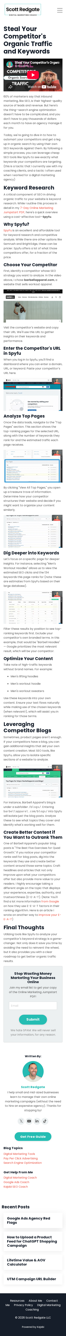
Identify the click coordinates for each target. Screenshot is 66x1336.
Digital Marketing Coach (20, 1178)
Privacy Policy (23, 1305)
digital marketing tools (19, 1154)
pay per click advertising (21, 1158)
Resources (17, 1301)
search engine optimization (23, 1163)
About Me (35, 1301)
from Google (50, 901)
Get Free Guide (33, 1136)
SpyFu (8, 230)
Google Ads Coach (16, 1182)
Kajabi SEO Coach (16, 1187)
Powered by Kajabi (33, 1327)
